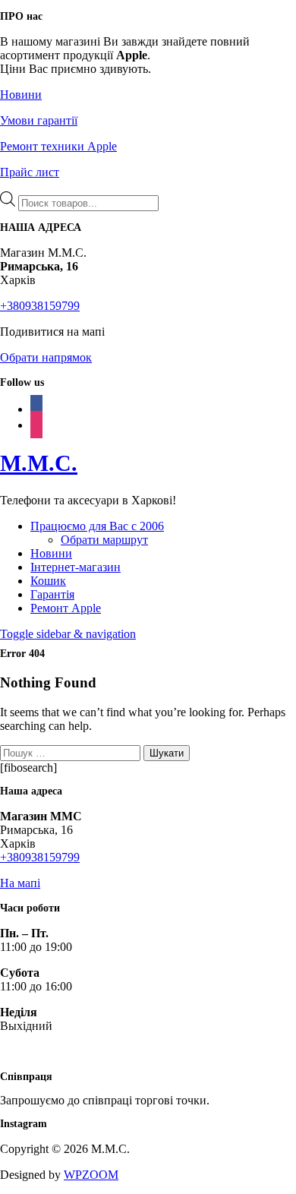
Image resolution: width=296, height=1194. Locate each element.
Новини (21, 94)
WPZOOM (91, 1174)
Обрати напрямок (46, 357)
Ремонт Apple (65, 608)
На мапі (20, 883)
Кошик (48, 580)
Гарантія (52, 594)
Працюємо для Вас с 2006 (97, 526)
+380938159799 (40, 305)
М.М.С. (38, 462)
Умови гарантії (38, 120)
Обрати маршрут (104, 539)
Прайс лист (29, 172)
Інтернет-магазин (75, 567)
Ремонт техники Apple (58, 146)
